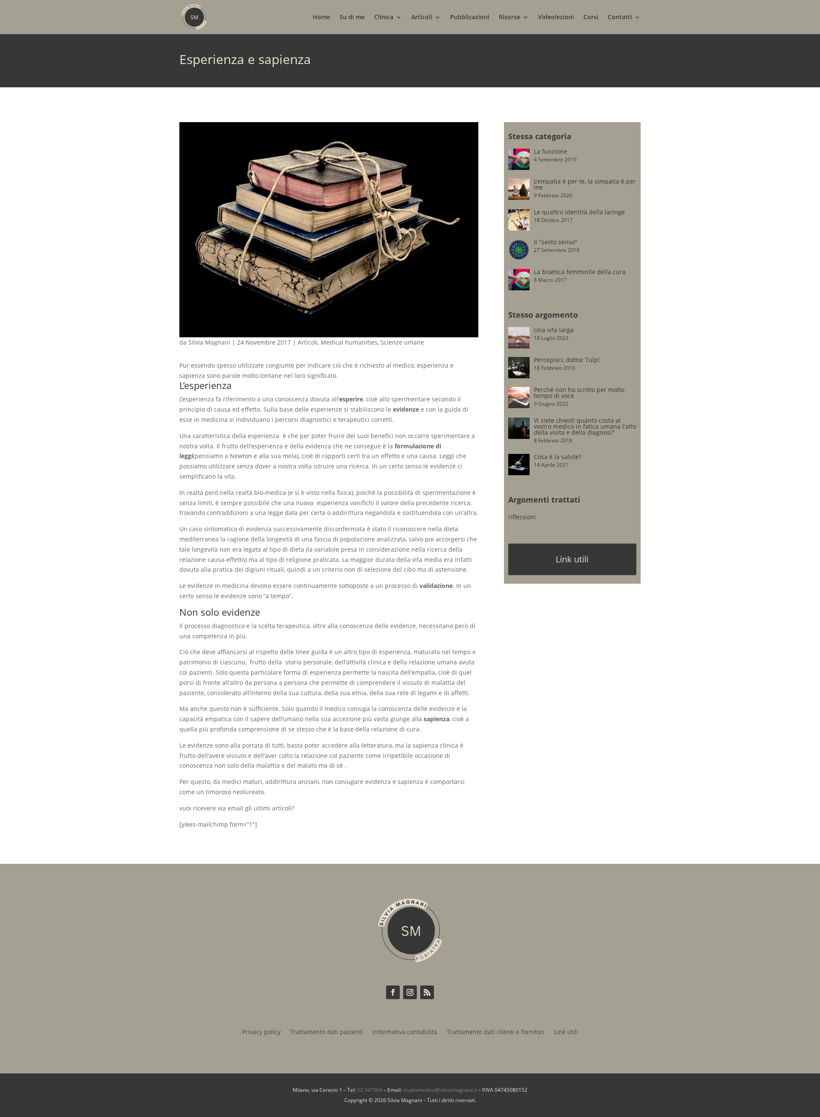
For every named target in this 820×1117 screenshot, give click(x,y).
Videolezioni (556, 17)
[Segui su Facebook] (393, 992)
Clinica (383, 17)
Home (321, 17)
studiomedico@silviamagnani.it (440, 1090)
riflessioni (522, 517)
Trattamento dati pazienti (326, 1032)
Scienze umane (402, 342)
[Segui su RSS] (427, 992)
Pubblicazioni (469, 17)
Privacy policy (261, 1032)
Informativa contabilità (404, 1032)
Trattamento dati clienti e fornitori (496, 1032)
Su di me (352, 17)
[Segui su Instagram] (410, 992)
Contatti (620, 17)
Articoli (421, 17)
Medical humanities (349, 342)
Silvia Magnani (209, 342)
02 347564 (369, 1090)
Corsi (590, 17)
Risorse (509, 17)
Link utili (572, 559)
